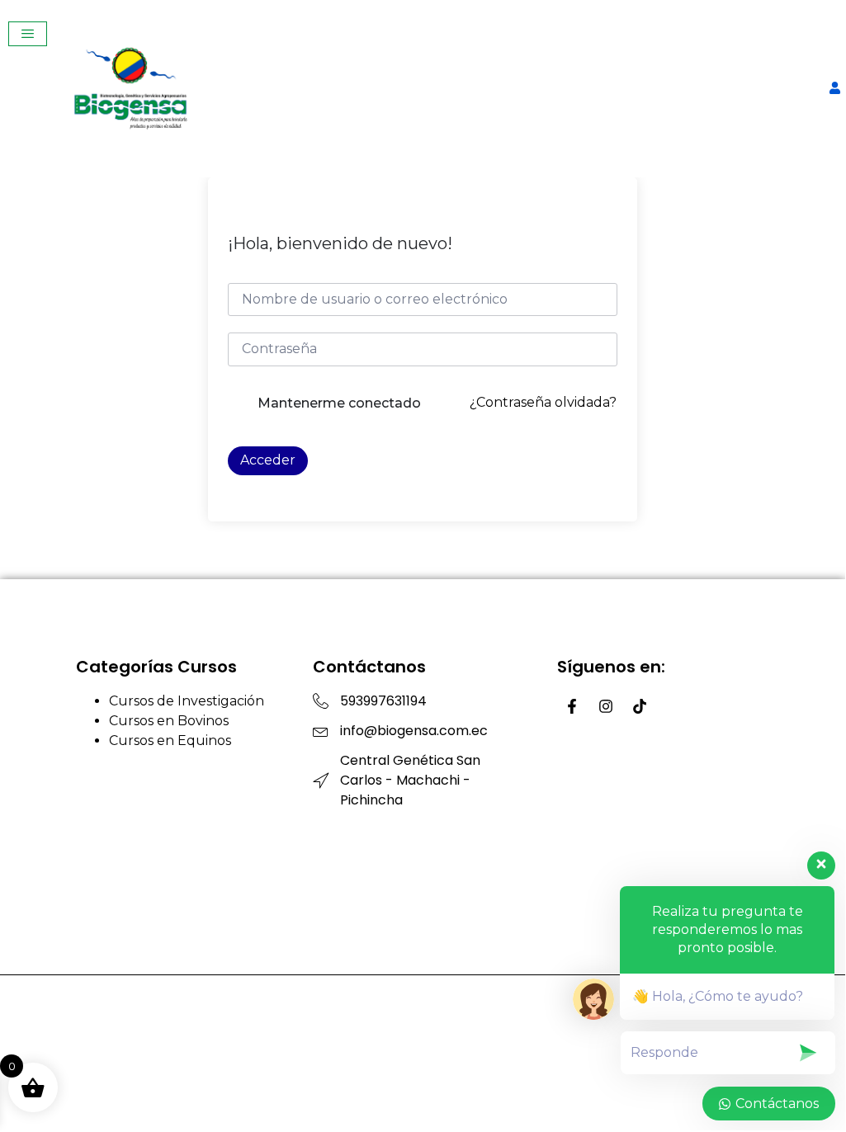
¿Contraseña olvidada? (543, 402)
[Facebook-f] (572, 706)
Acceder (267, 460)
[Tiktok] (640, 706)
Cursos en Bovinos (169, 721)
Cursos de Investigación (186, 701)
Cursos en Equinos (170, 740)
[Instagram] (606, 706)
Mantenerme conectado (339, 403)
